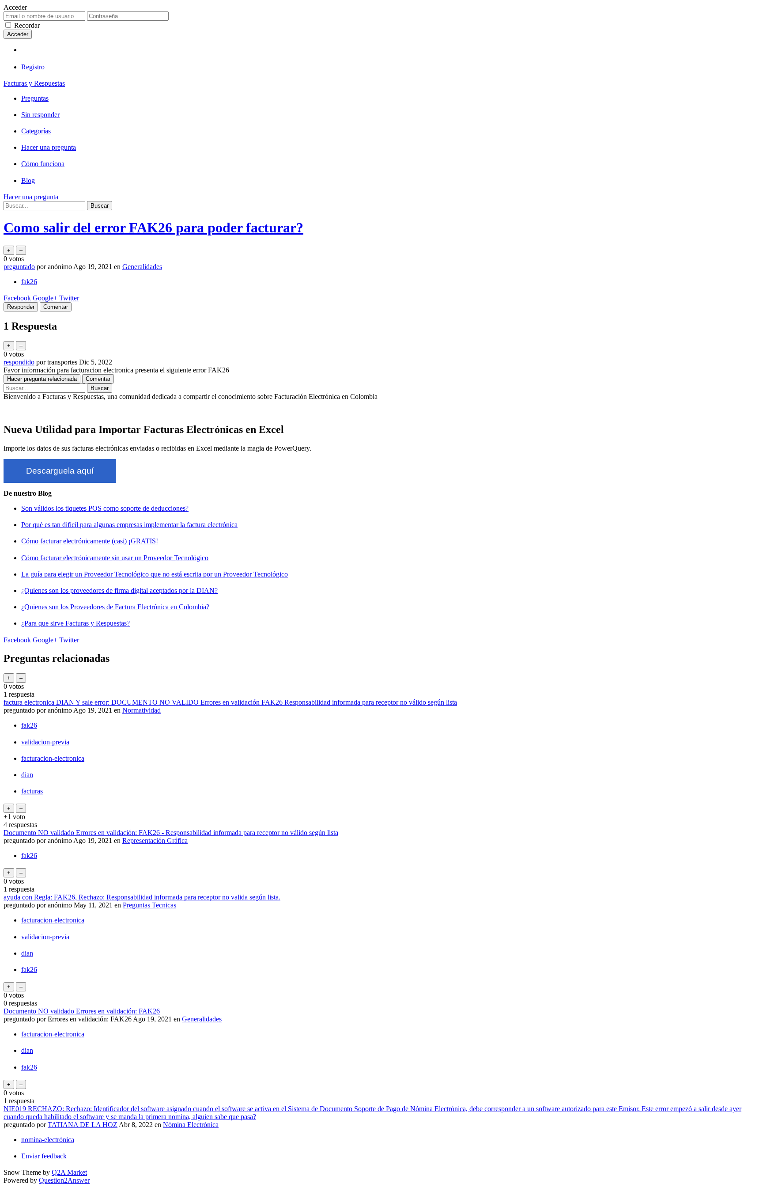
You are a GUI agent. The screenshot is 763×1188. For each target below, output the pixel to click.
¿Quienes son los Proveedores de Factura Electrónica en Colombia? (115, 607)
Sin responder (40, 114)
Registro (33, 67)
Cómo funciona (42, 163)
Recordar (27, 25)
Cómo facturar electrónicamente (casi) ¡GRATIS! (89, 541)
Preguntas (35, 98)
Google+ (45, 298)
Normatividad (141, 710)
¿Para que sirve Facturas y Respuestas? (75, 623)
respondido (19, 362)
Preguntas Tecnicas (149, 905)
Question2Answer (64, 1180)
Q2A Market (69, 1172)
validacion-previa (45, 742)
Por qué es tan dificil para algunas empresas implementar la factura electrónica (129, 524)
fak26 (29, 281)
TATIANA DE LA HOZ (82, 1124)
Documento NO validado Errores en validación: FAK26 (82, 1011)
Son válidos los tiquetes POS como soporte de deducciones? (105, 508)
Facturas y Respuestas (34, 83)
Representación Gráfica (155, 840)
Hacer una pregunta (48, 147)
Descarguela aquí (60, 470)
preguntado (19, 266)
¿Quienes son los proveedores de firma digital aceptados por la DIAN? (119, 590)
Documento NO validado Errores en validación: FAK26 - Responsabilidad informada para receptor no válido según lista (171, 832)
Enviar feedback (44, 1156)
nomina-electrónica (47, 1139)
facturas (32, 791)
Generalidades (142, 266)
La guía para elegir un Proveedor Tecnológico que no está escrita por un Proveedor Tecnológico (154, 574)
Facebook (17, 298)
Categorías (36, 131)
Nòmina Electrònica (191, 1124)
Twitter (69, 298)
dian (27, 774)
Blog (28, 180)
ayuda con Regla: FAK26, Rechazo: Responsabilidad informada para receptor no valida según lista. (142, 897)
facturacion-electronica (52, 758)
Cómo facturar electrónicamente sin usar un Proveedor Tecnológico (114, 558)
